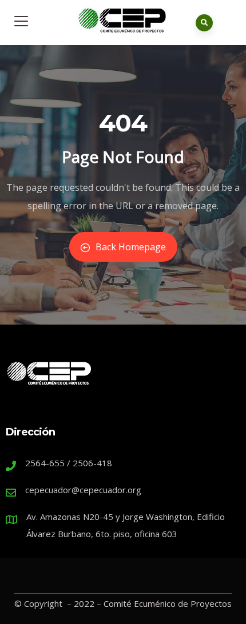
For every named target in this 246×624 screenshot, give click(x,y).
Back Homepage (131, 247)
